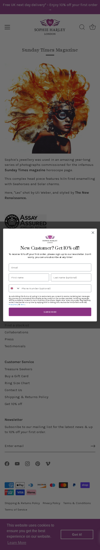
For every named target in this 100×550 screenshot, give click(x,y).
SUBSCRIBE (49, 311)
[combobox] (14, 288)
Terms (23, 305)
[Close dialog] (93, 232)
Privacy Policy (13, 305)
